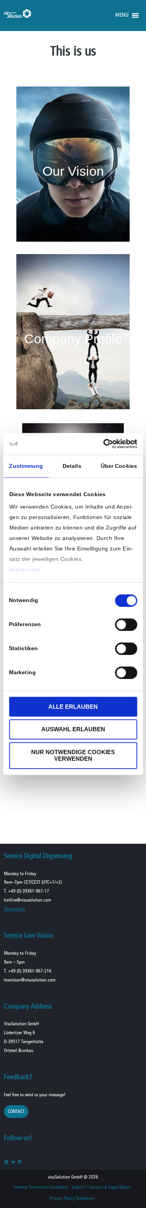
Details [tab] (72, 466)
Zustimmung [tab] (26, 466)
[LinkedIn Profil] (19, 1161)
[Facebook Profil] (6, 1161)
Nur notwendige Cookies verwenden (73, 755)
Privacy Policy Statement (72, 1198)
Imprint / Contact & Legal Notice (101, 1187)
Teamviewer (14, 909)
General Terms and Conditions (41, 1187)
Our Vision (73, 171)
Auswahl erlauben (73, 729)
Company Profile (73, 338)
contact (16, 1111)
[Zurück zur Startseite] (17, 16)
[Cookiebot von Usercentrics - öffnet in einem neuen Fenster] (104, 444)
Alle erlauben (73, 706)
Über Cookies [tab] (119, 466)
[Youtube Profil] (13, 1161)
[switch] (126, 624)
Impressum (24, 569)
